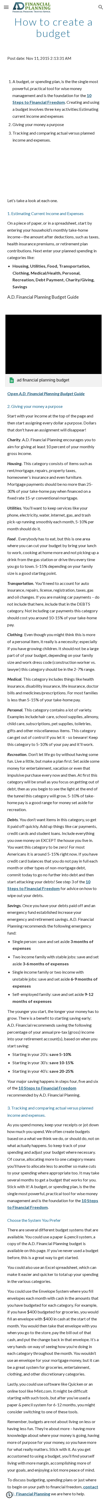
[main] (53, 27)
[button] (6, 7)
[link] (53, 350)
